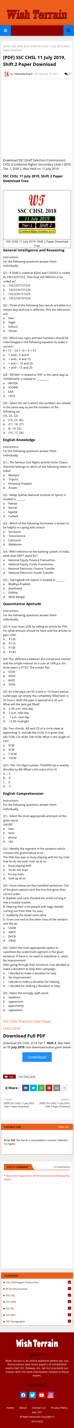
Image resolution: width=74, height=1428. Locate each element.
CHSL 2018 (11, 1028)
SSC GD (38, 1308)
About (23, 1408)
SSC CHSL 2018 (20, 46)
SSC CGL (38, 1295)
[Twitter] (33, 1088)
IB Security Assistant (38, 1288)
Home (6, 46)
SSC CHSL (38, 1301)
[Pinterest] (49, 1088)
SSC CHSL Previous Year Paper (27, 1021)
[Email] (56, 1088)
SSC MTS (38, 1315)
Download (37, 1057)
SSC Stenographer (38, 1321)
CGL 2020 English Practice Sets (38, 1282)
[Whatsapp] (41, 1088)
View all (63, 1127)
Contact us (39, 1408)
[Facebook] (25, 1088)
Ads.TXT (37, 1412)
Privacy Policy (59, 1408)
